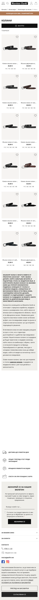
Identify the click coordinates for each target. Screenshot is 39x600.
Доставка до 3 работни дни (18, 452)
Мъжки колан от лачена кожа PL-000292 (28, 221)
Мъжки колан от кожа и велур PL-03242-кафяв (28, 103)
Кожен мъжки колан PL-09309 (10, 63)
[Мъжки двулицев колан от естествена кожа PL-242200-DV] (29, 48)
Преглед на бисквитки (19, 588)
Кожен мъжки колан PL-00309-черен (10, 181)
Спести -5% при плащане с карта (20, 476)
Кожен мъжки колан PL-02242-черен (28, 142)
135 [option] (34, 69)
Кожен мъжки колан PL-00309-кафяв (28, 181)
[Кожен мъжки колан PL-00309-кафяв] (29, 166)
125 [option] (15, 69)
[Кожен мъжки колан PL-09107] (10, 87)
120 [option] (12, 69)
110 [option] (9, 69)
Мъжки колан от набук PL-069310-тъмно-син (10, 260)
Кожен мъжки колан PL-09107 (10, 103)
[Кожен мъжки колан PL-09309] (10, 48)
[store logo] (19, 3)
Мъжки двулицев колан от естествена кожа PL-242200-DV (28, 63)
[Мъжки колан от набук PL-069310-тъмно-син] (10, 244)
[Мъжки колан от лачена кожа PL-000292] (29, 205)
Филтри (21, 26)
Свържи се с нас (10, 553)
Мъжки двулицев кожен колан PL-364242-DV (28, 260)
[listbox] (10, 68)
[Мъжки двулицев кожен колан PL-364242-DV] (29, 244)
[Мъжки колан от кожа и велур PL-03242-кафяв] (29, 87)
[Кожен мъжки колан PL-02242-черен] (29, 126)
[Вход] (31, 3)
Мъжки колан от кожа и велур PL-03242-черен (10, 142)
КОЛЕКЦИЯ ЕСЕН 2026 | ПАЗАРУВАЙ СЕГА (19, 13)
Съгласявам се (19, 594)
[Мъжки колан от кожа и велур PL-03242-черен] (10, 126)
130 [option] (31, 69)
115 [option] (6, 69)
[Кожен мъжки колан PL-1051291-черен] (10, 205)
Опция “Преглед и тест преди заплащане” (19, 460)
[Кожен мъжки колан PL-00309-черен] (10, 166)
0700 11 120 (8, 549)
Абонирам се (19, 522)
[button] (17, 37)
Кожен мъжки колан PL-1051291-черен (10, 221)
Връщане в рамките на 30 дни (19, 468)
